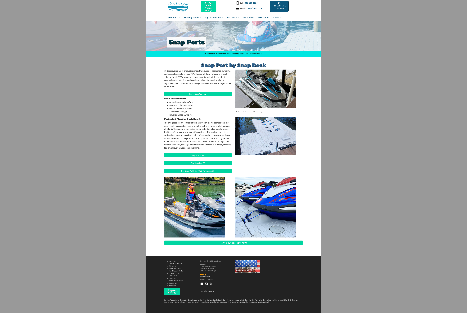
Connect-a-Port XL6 (175, 264)
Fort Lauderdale (237, 300)
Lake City (262, 300)
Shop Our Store (172, 291)
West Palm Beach (263, 302)
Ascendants (210, 291)
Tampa (239, 302)
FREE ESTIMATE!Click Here (279, 7)
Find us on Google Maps (208, 271)
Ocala (177, 302)
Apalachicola (174, 300)
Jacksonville (247, 300)
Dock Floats (173, 276)
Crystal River (202, 300)
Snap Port (172, 261)
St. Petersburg (222, 302)
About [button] (276, 18)
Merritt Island (278, 300)
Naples (292, 300)
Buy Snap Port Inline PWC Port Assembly (198, 171)
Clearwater (183, 300)
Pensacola (203, 302)
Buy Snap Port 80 (198, 163)
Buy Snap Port (198, 155)
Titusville (245, 302)
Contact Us (172, 283)
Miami (286, 300)
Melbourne (269, 300)
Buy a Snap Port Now (198, 94)
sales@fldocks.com (254, 8)
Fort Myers (227, 300)
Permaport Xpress (175, 269)
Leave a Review (205, 276)
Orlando (182, 302)
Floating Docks (174, 273)
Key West (255, 300)
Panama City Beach (192, 302)
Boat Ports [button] (232, 18)
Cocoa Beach (192, 300)
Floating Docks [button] (192, 18)
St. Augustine (211, 302)
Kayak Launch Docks (176, 271)
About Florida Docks (176, 281)
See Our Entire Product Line (208, 7)
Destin (220, 300)
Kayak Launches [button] (213, 18)
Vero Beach (253, 302)
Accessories (263, 18)
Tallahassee (232, 302)
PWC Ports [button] (173, 18)
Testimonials (173, 286)
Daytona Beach (212, 300)
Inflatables (248, 18)
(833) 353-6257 (250, 3)
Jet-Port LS (172, 266)
